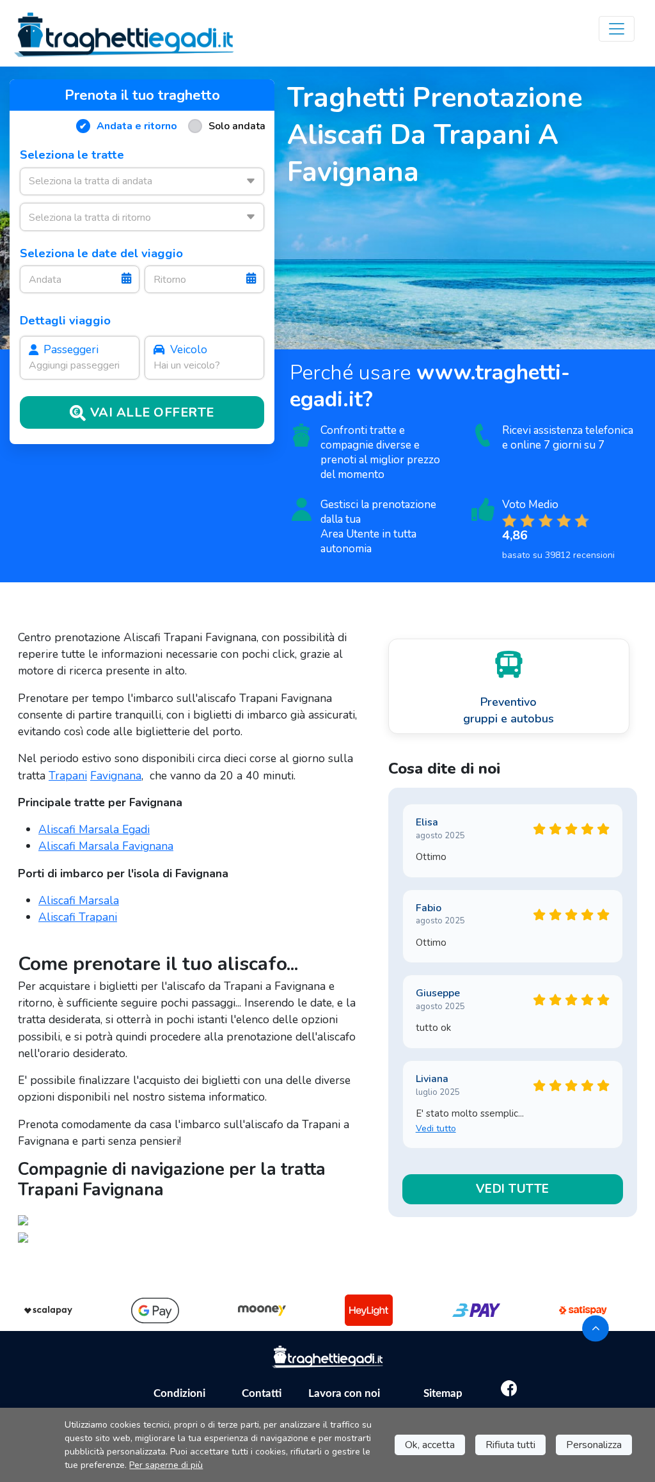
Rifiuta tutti (510, 1445)
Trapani (68, 775)
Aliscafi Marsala (78, 900)
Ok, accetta (430, 1445)
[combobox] (142, 181)
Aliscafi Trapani (77, 917)
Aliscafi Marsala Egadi (94, 829)
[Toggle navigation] (617, 29)
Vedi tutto (436, 1128)
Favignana (115, 775)
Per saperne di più (166, 1465)
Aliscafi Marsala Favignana (105, 846)
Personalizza (594, 1445)
